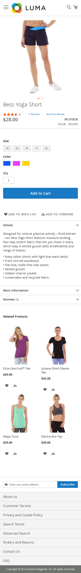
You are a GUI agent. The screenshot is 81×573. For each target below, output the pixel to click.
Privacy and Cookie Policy (23, 515)
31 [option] (36, 148)
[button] (38, 98)
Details (8, 225)
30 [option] (26, 148)
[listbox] (40, 149)
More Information (15, 290)
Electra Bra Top (51, 436)
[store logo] (29, 8)
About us (10, 496)
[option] (7, 163)
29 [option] (17, 148)
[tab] (40, 225)
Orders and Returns (18, 542)
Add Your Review (56, 114)
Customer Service (17, 506)
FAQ (6, 560)
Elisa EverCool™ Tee (16, 368)
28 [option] (7, 148)
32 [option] (46, 148)
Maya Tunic (11, 436)
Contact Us (11, 551)
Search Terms (14, 524)
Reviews (10, 299)
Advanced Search (16, 533)
